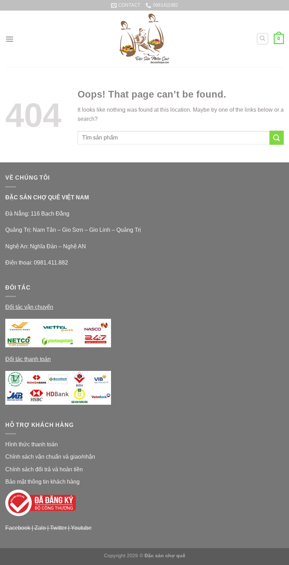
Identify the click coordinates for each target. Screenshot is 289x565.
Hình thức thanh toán (31, 444)
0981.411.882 (51, 263)
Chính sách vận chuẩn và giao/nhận (50, 457)
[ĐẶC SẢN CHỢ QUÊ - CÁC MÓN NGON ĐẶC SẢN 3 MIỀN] (144, 38)
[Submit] (277, 137)
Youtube (81, 528)
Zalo (40, 528)
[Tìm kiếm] (263, 38)
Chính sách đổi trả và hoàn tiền (44, 469)
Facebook (17, 528)
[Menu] (9, 39)
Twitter (58, 528)
